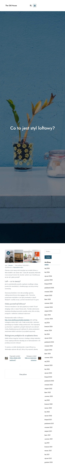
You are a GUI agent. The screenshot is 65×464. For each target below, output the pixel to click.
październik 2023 (49, 342)
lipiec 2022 (48, 392)
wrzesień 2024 (49, 307)
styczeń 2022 (48, 416)
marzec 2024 (48, 330)
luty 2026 (47, 272)
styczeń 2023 (48, 373)
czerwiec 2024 (49, 319)
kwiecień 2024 (48, 326)
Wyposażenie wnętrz (18, 267)
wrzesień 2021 (48, 427)
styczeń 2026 (48, 276)
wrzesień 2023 (49, 346)
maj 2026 (47, 268)
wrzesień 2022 (49, 385)
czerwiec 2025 (49, 303)
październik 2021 (49, 423)
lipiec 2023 (48, 354)
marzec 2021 (48, 451)
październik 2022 (49, 381)
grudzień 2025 (49, 280)
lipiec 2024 (48, 315)
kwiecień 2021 (48, 447)
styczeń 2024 (48, 338)
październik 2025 (49, 288)
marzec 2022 (48, 408)
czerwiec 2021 (49, 439)
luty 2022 (47, 412)
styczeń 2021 (48, 458)
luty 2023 (47, 369)
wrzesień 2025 (49, 292)
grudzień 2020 (49, 462)
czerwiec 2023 (49, 357)
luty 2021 (47, 454)
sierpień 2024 (48, 311)
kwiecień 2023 (48, 365)
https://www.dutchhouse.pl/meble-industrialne (17, 320)
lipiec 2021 (47, 435)
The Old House (11, 5)
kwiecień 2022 (48, 404)
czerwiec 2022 (49, 396)
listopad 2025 (48, 284)
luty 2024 (47, 334)
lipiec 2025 (48, 299)
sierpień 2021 (48, 431)
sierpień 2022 (48, 389)
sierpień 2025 (48, 295)
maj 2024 (47, 323)
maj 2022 (47, 400)
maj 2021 (47, 443)
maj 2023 (47, 361)
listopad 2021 (48, 420)
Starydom (10, 265)
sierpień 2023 (48, 350)
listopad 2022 (48, 377)
